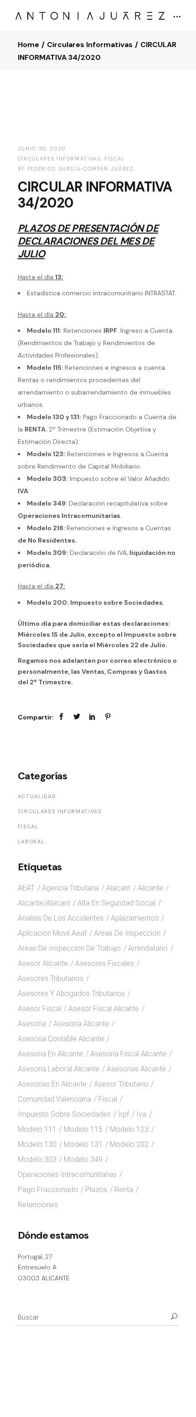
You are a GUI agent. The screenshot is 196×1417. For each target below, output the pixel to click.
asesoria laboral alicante (58, 1069)
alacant (118, 888)
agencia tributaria (70, 888)
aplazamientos (135, 918)
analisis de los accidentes (60, 918)
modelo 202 (129, 1144)
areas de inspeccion (127, 933)
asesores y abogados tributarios (71, 993)
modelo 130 (37, 1144)
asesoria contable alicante (61, 1038)
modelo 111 (37, 1129)
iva (141, 1114)
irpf (123, 1114)
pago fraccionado (48, 1189)
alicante (150, 888)
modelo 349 (83, 1159)
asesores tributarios (50, 978)
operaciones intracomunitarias (67, 1174)
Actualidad (37, 796)
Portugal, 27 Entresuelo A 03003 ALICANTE (44, 1267)
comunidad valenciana (54, 1099)
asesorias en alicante (52, 1084)
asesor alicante (43, 963)
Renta (123, 1189)
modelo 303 (37, 1159)
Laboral (31, 841)
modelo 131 (83, 1144)
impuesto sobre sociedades (64, 1114)
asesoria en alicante (50, 1053)
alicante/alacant (44, 903)
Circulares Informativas (90, 44)
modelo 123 (129, 1129)
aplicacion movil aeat (52, 933)
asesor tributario (121, 1084)
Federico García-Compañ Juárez (80, 168)
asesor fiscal (39, 1008)
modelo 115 (83, 1129)
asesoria (32, 1023)
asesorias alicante (136, 1069)
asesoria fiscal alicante (128, 1053)
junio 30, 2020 (42, 148)
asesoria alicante (81, 1023)
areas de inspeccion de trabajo (69, 948)
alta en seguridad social (116, 903)
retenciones (38, 1204)
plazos (96, 1189)
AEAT (26, 888)
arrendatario (148, 948)
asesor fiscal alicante (103, 1008)
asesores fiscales (104, 963)
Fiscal (114, 158)
